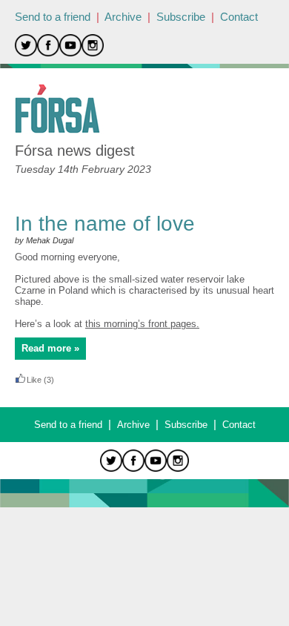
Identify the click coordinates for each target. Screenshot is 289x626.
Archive (123, 16)
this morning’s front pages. (142, 323)
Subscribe (180, 16)
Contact (239, 16)
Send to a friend (52, 16)
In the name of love (105, 223)
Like (34, 379)
